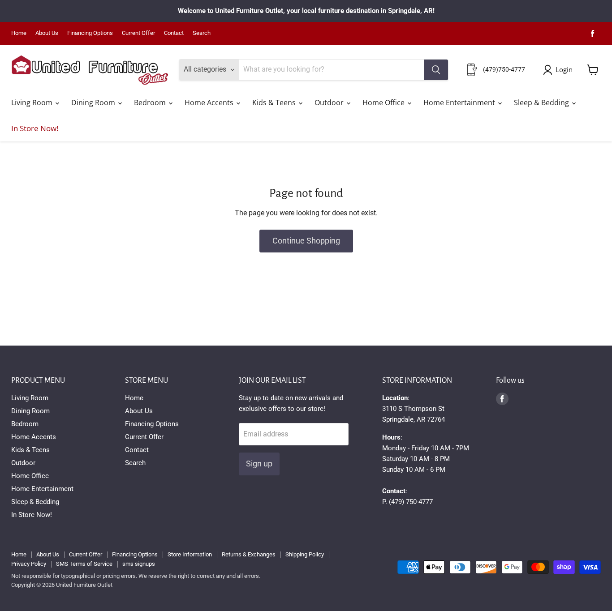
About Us (46, 33)
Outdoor (330, 102)
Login (564, 69)
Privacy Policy (28, 563)
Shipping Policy (304, 554)
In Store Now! (34, 128)
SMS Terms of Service (84, 563)
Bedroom (151, 102)
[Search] (436, 70)
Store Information (190, 554)
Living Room (32, 102)
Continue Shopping (306, 240)
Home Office (384, 102)
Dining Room (94, 102)
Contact (174, 33)
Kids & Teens (274, 102)
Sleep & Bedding (542, 102)
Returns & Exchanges (249, 554)
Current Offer (138, 33)
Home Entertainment (460, 102)
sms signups (138, 563)
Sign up (259, 463)
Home (18, 33)
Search (202, 33)
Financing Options (90, 33)
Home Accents (210, 102)
